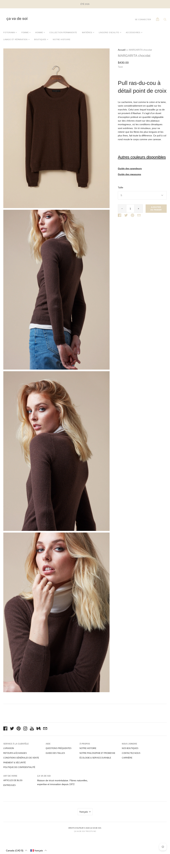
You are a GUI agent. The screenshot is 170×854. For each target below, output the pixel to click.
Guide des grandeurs (130, 168)
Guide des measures (129, 174)
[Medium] (39, 728)
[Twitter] (12, 728)
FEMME (25, 32)
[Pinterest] (19, 728)
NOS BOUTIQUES (130, 748)
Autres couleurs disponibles (142, 157)
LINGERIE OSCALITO (109, 32)
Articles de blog (12, 780)
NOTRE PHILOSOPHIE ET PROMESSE (97, 753)
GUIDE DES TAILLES (55, 753)
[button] (16, 850)
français (84, 811)
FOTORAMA (9, 32)
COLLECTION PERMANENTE (63, 32)
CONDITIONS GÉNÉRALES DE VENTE (21, 758)
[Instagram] (25, 728)
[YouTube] (32, 728)
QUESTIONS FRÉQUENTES (58, 748)
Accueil (121, 49)
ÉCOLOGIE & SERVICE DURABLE (95, 758)
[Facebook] (5, 728)
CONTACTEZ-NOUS (131, 753)
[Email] (45, 728)
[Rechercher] (165, 20)
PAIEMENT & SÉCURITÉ (14, 762)
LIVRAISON (8, 748)
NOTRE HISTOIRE (61, 39)
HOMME (39, 32)
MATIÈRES (87, 32)
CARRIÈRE (127, 758)
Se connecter (143, 19)
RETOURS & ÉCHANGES (15, 753)
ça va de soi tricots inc (85, 831)
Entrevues (9, 785)
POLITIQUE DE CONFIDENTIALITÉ (19, 767)
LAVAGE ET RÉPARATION (15, 39)
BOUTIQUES (40, 39)
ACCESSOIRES (133, 32)
